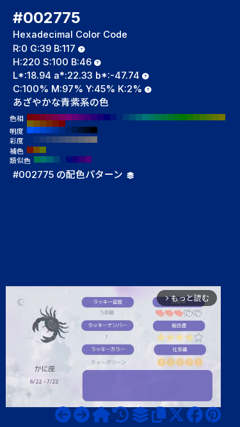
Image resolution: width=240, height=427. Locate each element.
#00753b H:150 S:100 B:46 (164, 117)
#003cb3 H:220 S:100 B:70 (49, 130)
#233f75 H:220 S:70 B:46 (49, 139)
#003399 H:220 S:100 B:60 (55, 130)
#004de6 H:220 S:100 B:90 (36, 130)
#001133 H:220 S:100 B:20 (81, 130)
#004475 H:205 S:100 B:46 (56, 159)
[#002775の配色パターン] (140, 414)
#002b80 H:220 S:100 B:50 (62, 130)
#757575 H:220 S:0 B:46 (94, 139)
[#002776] (82, 414)
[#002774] (63, 414)
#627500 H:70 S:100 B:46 (215, 117)
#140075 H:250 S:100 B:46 (100, 117)
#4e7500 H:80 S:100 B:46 (209, 117)
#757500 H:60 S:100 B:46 (222, 117)
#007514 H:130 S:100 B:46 (177, 117)
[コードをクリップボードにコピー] (159, 414)
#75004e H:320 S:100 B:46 (55, 117)
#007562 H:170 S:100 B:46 (151, 117)
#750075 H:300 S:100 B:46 (68, 117)
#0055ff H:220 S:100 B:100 (30, 130)
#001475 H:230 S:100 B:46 (113, 117)
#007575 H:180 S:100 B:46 (145, 117)
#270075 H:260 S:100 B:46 (94, 117)
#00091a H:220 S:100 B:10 (87, 130)
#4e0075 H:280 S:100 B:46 (81, 117)
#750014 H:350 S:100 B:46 (36, 117)
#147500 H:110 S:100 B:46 (190, 117)
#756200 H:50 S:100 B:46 (30, 123)
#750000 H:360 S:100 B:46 (30, 117)
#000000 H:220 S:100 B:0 (94, 130)
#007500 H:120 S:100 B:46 (183, 117)
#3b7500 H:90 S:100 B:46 (203, 117)
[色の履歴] (121, 414)
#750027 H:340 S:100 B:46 (43, 117)
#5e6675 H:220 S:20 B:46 (81, 139)
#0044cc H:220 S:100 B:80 (43, 130)
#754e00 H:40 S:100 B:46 (36, 123)
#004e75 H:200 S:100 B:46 (132, 117)
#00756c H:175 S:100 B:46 (43, 159)
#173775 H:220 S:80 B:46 (43, 139)
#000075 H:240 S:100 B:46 (107, 117)
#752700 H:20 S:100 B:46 (49, 123)
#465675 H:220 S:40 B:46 (68, 139)
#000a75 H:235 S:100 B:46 (69, 159)
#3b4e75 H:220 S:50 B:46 (62, 139)
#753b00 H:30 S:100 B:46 (43, 123)
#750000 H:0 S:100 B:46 (62, 123)
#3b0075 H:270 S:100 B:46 (87, 117)
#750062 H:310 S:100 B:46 (62, 117)
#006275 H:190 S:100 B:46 (139, 117)
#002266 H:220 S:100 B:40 (68, 130)
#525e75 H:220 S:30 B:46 (75, 139)
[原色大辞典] (101, 414)
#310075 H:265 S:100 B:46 (82, 159)
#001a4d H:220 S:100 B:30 (75, 130)
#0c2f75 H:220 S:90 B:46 (36, 139)
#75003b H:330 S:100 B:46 (49, 117)
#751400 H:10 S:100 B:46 (55, 123)
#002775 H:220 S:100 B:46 (119, 117)
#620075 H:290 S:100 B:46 (75, 117)
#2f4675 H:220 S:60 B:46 (55, 139)
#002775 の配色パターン (69, 175)
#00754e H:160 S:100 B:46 (158, 117)
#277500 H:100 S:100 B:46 (196, 117)
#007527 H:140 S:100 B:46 (171, 117)
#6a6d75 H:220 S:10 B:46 (87, 139)
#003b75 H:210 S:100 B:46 (126, 117)
